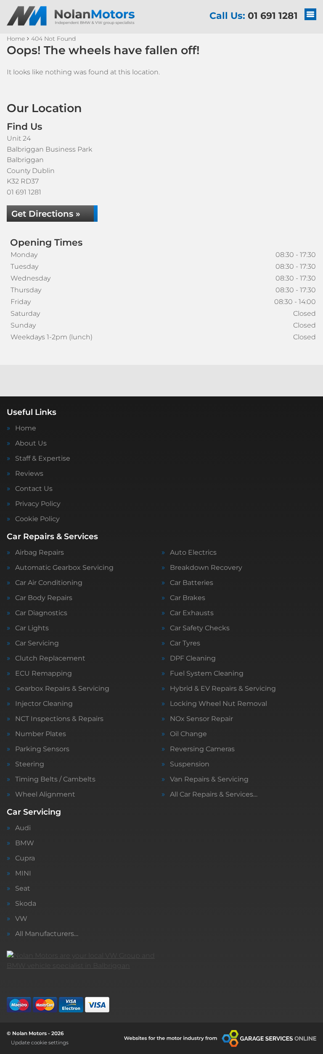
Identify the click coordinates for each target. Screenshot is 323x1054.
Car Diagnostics (41, 613)
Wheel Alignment (45, 794)
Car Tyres (185, 643)
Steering (29, 764)
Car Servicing (37, 643)
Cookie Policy (37, 519)
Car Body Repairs (43, 598)
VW (21, 918)
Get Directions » (45, 214)
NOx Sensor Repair (201, 719)
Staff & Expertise (42, 458)
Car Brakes (187, 598)
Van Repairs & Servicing (209, 779)
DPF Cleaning (193, 658)
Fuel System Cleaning (207, 673)
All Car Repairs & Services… (213, 794)
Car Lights (32, 628)
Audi (23, 828)
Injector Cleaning (44, 703)
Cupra (25, 858)
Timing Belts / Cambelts (55, 779)
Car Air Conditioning (48, 582)
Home (25, 428)
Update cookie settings (40, 1042)
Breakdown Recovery (206, 567)
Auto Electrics (193, 552)
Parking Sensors (42, 749)
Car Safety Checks (200, 628)
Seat (22, 888)
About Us (31, 443)
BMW (24, 843)
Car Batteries (191, 582)
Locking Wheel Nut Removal (218, 703)
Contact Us (34, 488)
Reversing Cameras (202, 749)
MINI (23, 873)
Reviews (29, 473)
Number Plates (40, 734)
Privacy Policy (38, 504)
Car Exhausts (192, 613)
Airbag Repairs (39, 552)
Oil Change (188, 734)
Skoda (25, 903)
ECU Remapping (43, 673)
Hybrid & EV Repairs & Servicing (223, 688)
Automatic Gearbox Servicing (64, 567)
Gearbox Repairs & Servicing (62, 688)
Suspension (189, 764)
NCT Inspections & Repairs (59, 719)
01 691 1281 (253, 15)
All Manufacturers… (46, 934)
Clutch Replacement (50, 658)
